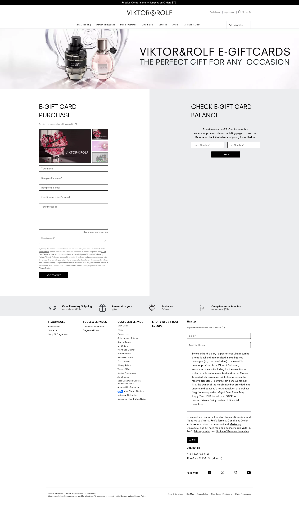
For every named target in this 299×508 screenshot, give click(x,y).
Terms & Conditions (229, 420)
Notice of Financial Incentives (232, 431)
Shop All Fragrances (58, 334)
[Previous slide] (27, 2)
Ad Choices (123, 377)
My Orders (122, 346)
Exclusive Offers (125, 357)
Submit (192, 439)
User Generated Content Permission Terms (129, 382)
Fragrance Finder (91, 330)
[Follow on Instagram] (235, 472)
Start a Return (124, 342)
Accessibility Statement (128, 387)
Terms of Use (44, 251)
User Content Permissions (221, 494)
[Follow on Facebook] (209, 472)
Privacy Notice (45, 268)
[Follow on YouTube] (249, 473)
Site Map (190, 494)
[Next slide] (271, 2)
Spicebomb (53, 330)
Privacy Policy (124, 365)
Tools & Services (95, 321)
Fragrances (56, 321)
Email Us (191, 461)
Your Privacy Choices (133, 391)
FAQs (120, 330)
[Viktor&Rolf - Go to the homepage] (149, 13)
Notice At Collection (127, 395)
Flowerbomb (54, 326)
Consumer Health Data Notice (132, 399)
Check (225, 154)
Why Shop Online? (126, 349)
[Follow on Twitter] (222, 472)
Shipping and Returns (127, 338)
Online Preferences (126, 373)
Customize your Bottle (93, 326)
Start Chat (122, 325)
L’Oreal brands (70, 265)
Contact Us (123, 334)
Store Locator (124, 353)
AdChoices (122, 496)
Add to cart (54, 275)
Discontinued (123, 361)
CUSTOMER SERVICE (130, 321)
